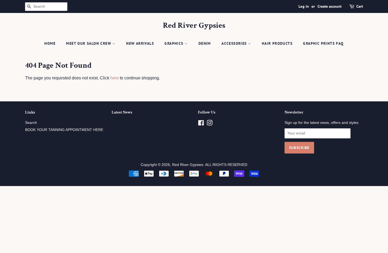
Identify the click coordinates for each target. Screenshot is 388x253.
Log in (304, 6)
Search (31, 123)
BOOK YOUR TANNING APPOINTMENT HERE (64, 130)
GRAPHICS (174, 43)
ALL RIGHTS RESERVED (226, 165)
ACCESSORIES (234, 43)
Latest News (122, 112)
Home (49, 43)
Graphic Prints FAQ (323, 43)
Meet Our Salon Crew (89, 43)
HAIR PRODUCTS (277, 43)
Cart (359, 6)
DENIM (204, 43)
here (114, 78)
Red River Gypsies (194, 25)
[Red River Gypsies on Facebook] (201, 124)
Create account (330, 6)
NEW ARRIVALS (140, 43)
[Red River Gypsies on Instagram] (209, 124)
